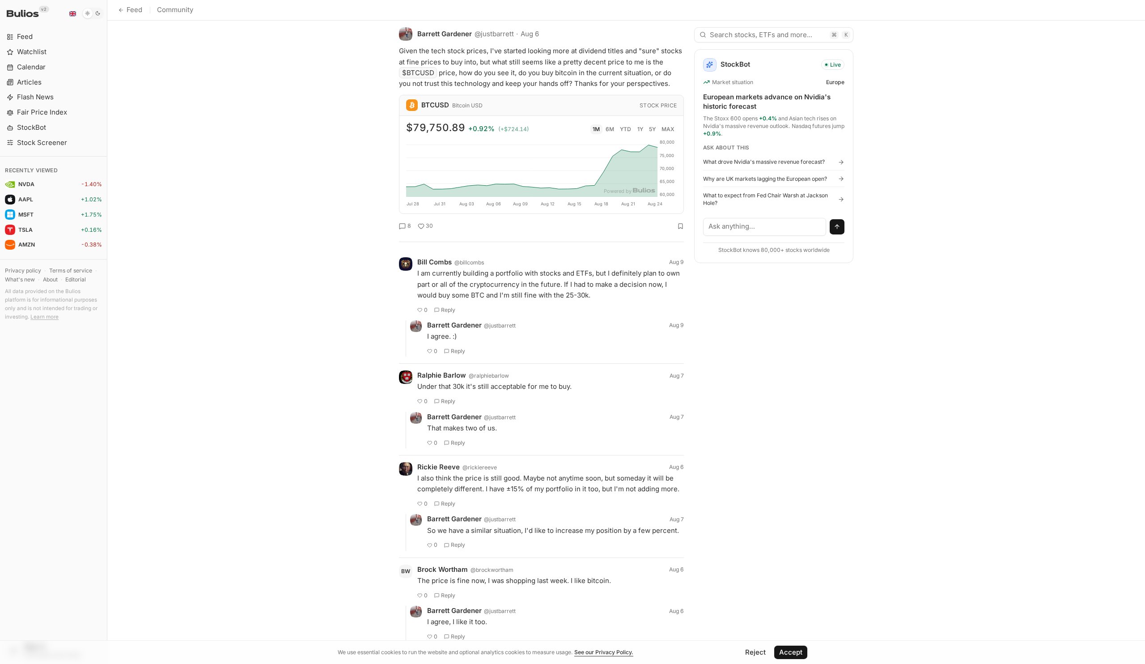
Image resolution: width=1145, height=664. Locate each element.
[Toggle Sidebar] (107, 332)
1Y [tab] (640, 129)
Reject (755, 652)
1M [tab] (596, 129)
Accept (790, 652)
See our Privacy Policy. (603, 652)
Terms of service (70, 270)
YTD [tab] (625, 129)
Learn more (44, 317)
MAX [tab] (668, 129)
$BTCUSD (418, 72)
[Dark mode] (93, 13)
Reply (448, 309)
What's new (20, 279)
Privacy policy (23, 270)
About (50, 279)
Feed (134, 9)
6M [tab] (610, 129)
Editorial (75, 279)
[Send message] (837, 226)
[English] (72, 13)
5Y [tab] (652, 129)
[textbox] (765, 227)
